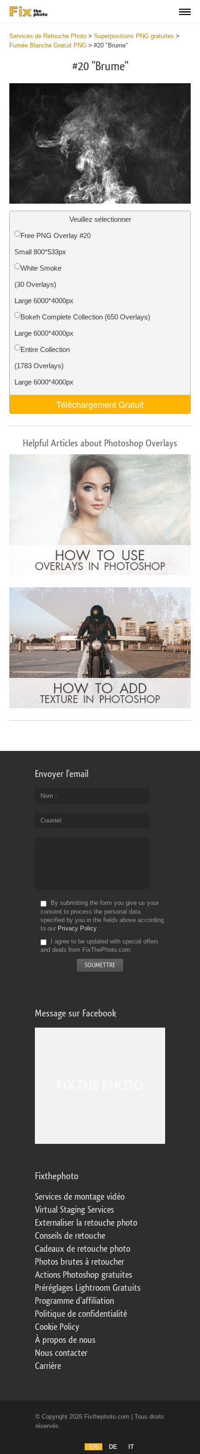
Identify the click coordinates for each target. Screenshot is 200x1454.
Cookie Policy (57, 1327)
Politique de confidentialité (81, 1314)
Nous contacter (61, 1353)
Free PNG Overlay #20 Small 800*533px (52, 244)
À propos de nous (65, 1340)
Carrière (48, 1366)
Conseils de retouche (70, 1236)
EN (93, 1446)
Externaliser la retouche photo (86, 1223)
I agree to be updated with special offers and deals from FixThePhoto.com (99, 945)
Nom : (48, 795)
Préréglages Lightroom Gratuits (87, 1288)
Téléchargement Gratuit (100, 404)
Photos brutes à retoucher (79, 1262)
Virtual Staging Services (74, 1210)
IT (131, 1446)
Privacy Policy (77, 928)
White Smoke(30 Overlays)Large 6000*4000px (43, 284)
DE (113, 1446)
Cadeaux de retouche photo (82, 1249)
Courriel (50, 820)
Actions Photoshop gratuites (83, 1275)
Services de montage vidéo (80, 1197)
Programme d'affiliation (74, 1301)
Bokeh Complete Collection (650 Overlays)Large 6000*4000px (82, 325)
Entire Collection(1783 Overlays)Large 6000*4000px (43, 365)
